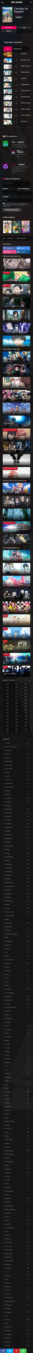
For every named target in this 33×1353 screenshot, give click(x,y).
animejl (7, 853)
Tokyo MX (16, 14)
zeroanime (8, 1334)
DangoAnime (8, 1000)
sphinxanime (8, 1253)
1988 (25, 722)
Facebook (9, 248)
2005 (7, 706)
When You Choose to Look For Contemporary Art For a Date (26, 109)
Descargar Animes (10, 1007)
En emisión (8, 1037)
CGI (6, 952)
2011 (7, 700)
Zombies (7, 1338)
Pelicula (7, 1180)
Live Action (8, 1128)
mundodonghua (9, 1154)
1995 (16, 716)
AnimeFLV (8, 835)
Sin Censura (8, 1242)
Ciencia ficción (9, 959)
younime (7, 1319)
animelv (7, 860)
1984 (7, 729)
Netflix (7, 1165)
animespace (8, 893)
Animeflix (7, 831)
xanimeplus (8, 1312)
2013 (16, 697)
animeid (7, 849)
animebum (8, 801)
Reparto (8, 31)
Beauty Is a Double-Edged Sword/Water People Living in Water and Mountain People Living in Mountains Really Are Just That (26, 60)
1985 (25, 726)
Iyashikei (7, 1106)
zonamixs (8, 1341)
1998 (16, 713)
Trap (6, 1279)
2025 (16, 684)
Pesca (7, 1183)
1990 (7, 722)
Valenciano (8, 1286)
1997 (25, 713)
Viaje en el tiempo (10, 1301)
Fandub (7, 1055)
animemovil (8, 868)
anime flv (18, 17)
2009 (25, 700)
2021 (25, 687)
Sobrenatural (8, 1250)
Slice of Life (8, 1246)
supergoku (8, 1264)
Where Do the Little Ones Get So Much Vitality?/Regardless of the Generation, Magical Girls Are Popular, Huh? (26, 66)
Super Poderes (9, 1261)
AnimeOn (7, 879)
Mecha (7, 1143)
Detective (8, 1011)
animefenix (8, 820)
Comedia (7, 970)
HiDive (7, 1081)
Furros (7, 1066)
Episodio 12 (24, 121)
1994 (25, 716)
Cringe (7, 985)
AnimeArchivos (9, 787)
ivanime (7, 1103)
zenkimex (8, 1330)
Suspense (8, 1268)
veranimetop (8, 1297)
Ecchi (6, 1033)
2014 (7, 697)
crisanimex (8, 989)
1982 (25, 729)
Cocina (7, 967)
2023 (7, 687)
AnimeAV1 (8, 790)
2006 (25, 703)
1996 (7, 716)
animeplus (8, 890)
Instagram (22, 252)
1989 (16, 722)
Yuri (6, 1323)
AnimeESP (8, 816)
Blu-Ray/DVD (8, 941)
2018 (25, 690)
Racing (7, 1194)
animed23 (8, 805)
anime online (8, 768)
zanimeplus (8, 1327)
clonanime (8, 963)
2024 (25, 684)
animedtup (8, 812)
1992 (16, 719)
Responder (21, 142)
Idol (6, 1088)
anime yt (7, 776)
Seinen (7, 1220)
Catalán (7, 948)
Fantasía (7, 1059)
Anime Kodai (8, 761)
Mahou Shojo (8, 1139)
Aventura (7, 930)
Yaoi (6, 1316)
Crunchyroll (8, 996)
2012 (25, 697)
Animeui (7, 904)
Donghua (7, 1022)
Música (7, 1158)
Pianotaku (8, 1187)
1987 (7, 726)
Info (24, 27)
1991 (25, 719)
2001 (16, 709)
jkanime (7, 1114)
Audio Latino (8, 923)
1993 (7, 719)
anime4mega (8, 783)
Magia (7, 1136)
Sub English (8, 1257)
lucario (14, 164)
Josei (6, 1117)
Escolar (7, 1044)
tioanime (7, 1275)
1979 (16, 732)
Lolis (6, 1132)
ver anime (8, 1294)
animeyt (7, 908)
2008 (7, 703)
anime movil (8, 765)
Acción (7, 743)
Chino (7, 956)
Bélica (7, 937)
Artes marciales (9, 912)
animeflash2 (8, 827)
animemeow (8, 864)
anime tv (7, 772)
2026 (7, 684)
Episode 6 (24, 78)
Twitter (22, 248)
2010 (16, 700)
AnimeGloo (8, 842)
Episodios (9, 27)
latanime (7, 1125)
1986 (16, 726)
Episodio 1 (24, 53)
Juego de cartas (9, 1121)
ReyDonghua (8, 1205)
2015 (25, 693)
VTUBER (7, 1308)
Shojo (7, 1231)
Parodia (7, 1176)
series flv (7, 1224)
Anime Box (8, 750)
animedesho (8, 809)
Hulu (6, 1084)
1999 (7, 713)
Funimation (8, 1062)
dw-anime (8, 1029)
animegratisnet (9, 846)
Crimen (7, 981)
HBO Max (7, 1077)
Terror (7, 1272)
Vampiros (8, 1290)
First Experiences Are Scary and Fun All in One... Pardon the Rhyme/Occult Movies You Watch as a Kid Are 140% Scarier (26, 90)
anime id (7, 757)
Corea (7, 974)
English (7, 1040)
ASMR (7, 919)
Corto (7, 978)
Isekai (7, 1095)
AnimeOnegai (9, 882)
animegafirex (9, 838)
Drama (7, 1026)
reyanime (7, 1202)
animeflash (8, 824)
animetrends (8, 901)
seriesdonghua (9, 1227)
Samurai (7, 1216)
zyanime (7, 1345)
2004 (16, 706)
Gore (6, 1070)
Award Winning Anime (11, 934)
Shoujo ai (7, 1239)
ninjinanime (8, 1169)
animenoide (8, 875)
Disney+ (7, 1014)
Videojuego (8, 1305)
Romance (8, 1213)
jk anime (7, 1110)
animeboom (8, 798)
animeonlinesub (9, 886)
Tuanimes (8, 1283)
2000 (25, 709)
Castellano (8, 945)
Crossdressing (9, 992)
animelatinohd (9, 857)
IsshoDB (7, 1099)
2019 (16, 690)
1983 (16, 729)
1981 (7, 732)
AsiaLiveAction (9, 915)
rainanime (8, 1198)
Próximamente (9, 1191)
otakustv (7, 1172)
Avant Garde (8, 926)
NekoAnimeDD (9, 1161)
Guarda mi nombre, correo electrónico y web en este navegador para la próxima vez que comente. (15, 205)
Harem (7, 1073)
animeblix (8, 794)
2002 (7, 709)
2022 (16, 687)
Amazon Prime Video (11, 746)
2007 (16, 703)
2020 (7, 690)
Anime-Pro (8, 779)
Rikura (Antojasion (10, 1209)
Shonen (7, 1235)
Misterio (7, 1147)
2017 (7, 693)
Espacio (7, 1048)
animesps (8, 897)
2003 (25, 706)
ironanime (8, 1092)
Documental (8, 1018)
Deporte (7, 1003)
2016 (16, 693)
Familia (7, 1051)
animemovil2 (8, 871)
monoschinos (9, 1150)
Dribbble (8, 252)
